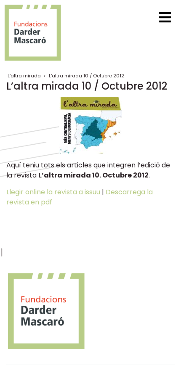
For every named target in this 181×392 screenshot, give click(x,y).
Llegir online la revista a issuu (53, 192)
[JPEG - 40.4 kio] (90, 124)
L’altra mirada (24, 75)
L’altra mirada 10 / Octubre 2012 (86, 75)
